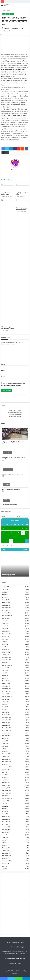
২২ (3, 541)
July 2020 (5, 741)
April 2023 (5, 678)
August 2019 (5, 769)
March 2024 (5, 649)
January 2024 (6, 655)
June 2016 (5, 869)
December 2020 (7, 728)
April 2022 (5, 709)
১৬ (7, 537)
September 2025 (7, 615)
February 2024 (6, 652)
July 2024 (5, 639)
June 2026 (5, 592)
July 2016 (4, 866)
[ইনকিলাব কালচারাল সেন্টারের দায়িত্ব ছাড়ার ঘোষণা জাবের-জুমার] (7, 262)
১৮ (15, 537)
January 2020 (6, 756)
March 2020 (5, 751)
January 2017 (6, 850)
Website (3, 377)
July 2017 (4, 835)
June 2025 (5, 623)
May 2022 (5, 707)
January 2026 (6, 605)
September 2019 (7, 767)
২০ (22, 537)
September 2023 (7, 665)
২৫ (15, 541)
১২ (18, 532)
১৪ (26, 532)
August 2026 (5, 587)
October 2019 (6, 764)
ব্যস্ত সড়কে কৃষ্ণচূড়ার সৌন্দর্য (8, 574)
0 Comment (6, 438)
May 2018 (5, 809)
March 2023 (5, 681)
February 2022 (6, 715)
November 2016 (6, 856)
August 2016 (5, 863)
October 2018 (6, 796)
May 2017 (4, 840)
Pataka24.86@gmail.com (17, 958)
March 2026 (5, 600)
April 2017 (5, 843)
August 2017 (5, 832)
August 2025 (5, 618)
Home (4, 10)
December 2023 (6, 657)
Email (3, 370)
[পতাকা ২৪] (6, 5)
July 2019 (4, 772)
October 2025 (6, 613)
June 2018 (5, 806)
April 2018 (5, 811)
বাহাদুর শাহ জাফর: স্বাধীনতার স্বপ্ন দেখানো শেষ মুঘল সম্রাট (13, 474)
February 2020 (6, 754)
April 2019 (5, 780)
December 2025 (6, 608)
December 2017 (6, 822)
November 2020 (6, 730)
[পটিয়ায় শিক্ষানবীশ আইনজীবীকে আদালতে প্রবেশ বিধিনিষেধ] (22, 202)
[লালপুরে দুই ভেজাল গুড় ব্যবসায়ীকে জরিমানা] (7, 187)
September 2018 (7, 798)
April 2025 (5, 628)
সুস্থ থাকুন (12, 14)
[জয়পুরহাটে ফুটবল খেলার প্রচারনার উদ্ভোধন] (22, 187)
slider (8, 10)
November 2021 (6, 720)
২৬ (18, 541)
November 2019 (6, 762)
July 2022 (5, 702)
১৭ (11, 537)
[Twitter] (7, 148)
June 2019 (5, 775)
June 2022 (5, 704)
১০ (11, 532)
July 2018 (4, 803)
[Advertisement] (15, 886)
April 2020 (5, 749)
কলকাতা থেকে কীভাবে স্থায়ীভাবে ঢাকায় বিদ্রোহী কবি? (11, 489)
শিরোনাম (7, 14)
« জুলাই (4, 549)
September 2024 (7, 634)
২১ (26, 537)
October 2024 (6, 631)
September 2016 (7, 861)
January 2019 (6, 788)
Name (3, 364)
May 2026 (5, 595)
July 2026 (5, 589)
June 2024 (5, 642)
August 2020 (5, 738)
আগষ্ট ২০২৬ (15, 520)
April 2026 (5, 597)
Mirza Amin (7, 28)
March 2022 (5, 712)
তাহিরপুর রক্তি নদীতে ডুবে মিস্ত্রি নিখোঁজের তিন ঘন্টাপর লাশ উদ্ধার (13, 442)
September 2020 (7, 735)
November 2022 (6, 691)
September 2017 (7, 829)
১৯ (18, 537)
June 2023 (5, 673)
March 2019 (5, 782)
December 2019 (6, 759)
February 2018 (6, 816)
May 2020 (5, 746)
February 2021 (6, 722)
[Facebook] (3, 148)
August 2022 (5, 699)
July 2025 (5, 621)
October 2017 (6, 827)
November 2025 (6, 610)
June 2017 (5, 837)
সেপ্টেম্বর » (25, 549)
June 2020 (5, 743)
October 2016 (6, 858)
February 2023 (6, 683)
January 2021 (6, 725)
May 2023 (5, 675)
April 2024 (5, 647)
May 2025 (5, 626)
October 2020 (6, 733)
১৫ (3, 537)
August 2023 (5, 668)
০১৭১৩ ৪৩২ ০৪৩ (17, 963)
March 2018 (5, 814)
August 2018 (5, 801)
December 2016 (6, 853)
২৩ (7, 541)
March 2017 (5, 845)
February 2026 (6, 602)
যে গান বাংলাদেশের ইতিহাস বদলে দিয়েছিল (9, 504)
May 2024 (5, 644)
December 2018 (6, 790)
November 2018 (6, 793)
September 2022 (7, 696)
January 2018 (6, 819)
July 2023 (5, 670)
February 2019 (6, 785)
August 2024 (6, 636)
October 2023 (6, 662)
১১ (15, 532)
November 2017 (6, 824)
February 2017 (6, 848)
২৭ (22, 541)
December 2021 (6, 717)
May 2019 (5, 777)
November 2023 (6, 660)
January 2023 (6, 686)
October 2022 (6, 694)
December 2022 (6, 689)
